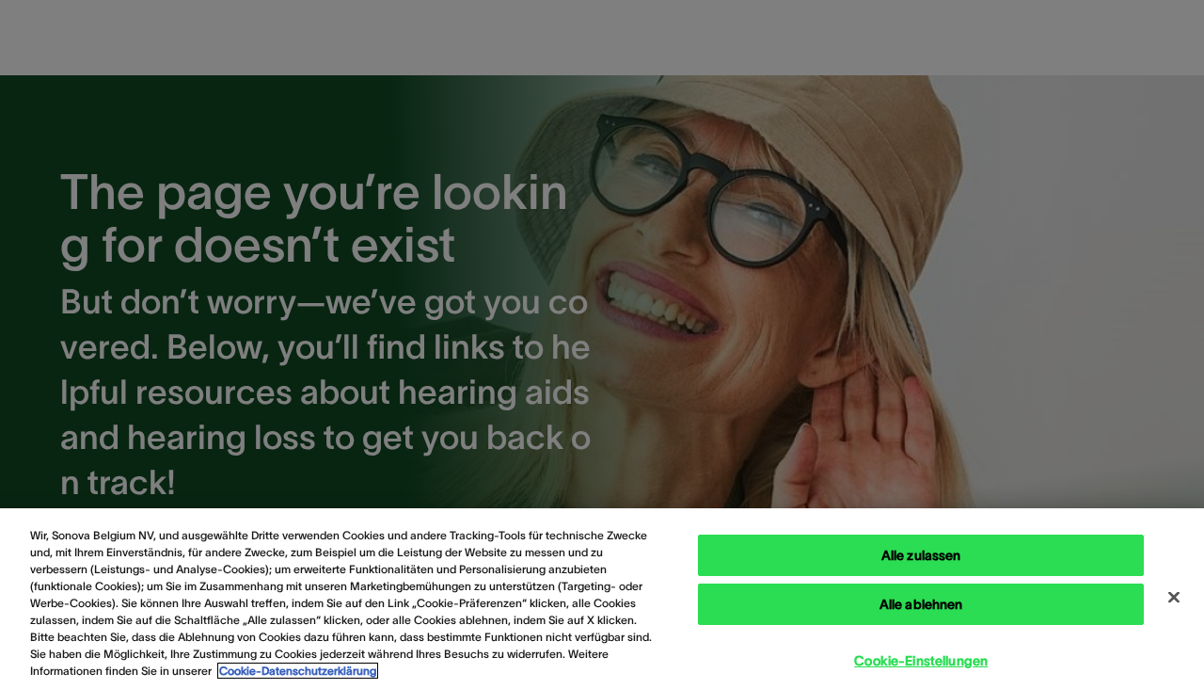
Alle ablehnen (921, 604)
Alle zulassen (921, 555)
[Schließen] (1174, 597)
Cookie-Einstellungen (921, 660)
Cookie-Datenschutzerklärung (297, 671)
